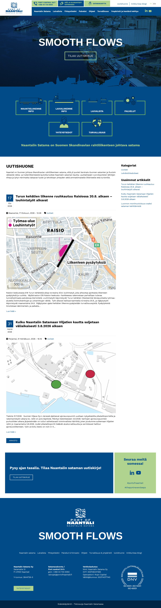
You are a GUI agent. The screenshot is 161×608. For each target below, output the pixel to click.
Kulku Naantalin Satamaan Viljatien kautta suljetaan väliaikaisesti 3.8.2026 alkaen (57, 324)
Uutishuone (122, 4)
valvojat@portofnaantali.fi (60, 575)
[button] (45, 3)
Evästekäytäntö (65, 604)
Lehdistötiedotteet (129, 173)
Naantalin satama (27, 553)
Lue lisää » (11, 311)
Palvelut (83, 11)
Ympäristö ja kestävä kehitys (124, 11)
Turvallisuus (103, 11)
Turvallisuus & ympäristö (100, 553)
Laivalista (57, 11)
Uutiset (50, 213)
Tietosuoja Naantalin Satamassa (88, 604)
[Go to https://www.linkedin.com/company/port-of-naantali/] (132, 472)
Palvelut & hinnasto (70, 553)
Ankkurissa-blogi (139, 4)
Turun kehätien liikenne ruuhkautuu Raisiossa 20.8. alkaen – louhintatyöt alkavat (137, 187)
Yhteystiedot (70, 11)
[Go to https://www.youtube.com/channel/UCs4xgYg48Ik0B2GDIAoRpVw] (138, 472)
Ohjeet (92, 11)
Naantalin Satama (42, 11)
